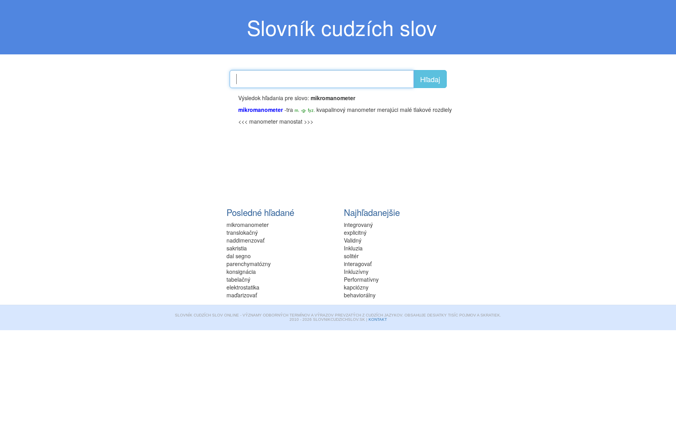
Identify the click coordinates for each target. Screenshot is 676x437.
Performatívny (361, 279)
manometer (361, 109)
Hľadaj (430, 79)
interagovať (358, 264)
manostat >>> (296, 121)
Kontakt (378, 319)
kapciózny (356, 287)
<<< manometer (258, 121)
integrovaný (358, 224)
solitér (351, 256)
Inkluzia (353, 248)
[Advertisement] (173, 143)
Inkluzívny (356, 271)
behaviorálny (360, 295)
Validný (352, 240)
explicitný (355, 232)
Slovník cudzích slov (342, 27)
